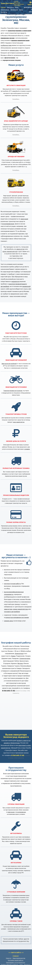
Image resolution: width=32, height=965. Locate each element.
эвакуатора (8, 609)
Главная (3, 7)
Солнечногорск (24, 658)
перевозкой (26, 286)
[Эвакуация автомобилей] (16, 356)
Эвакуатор (10, 7)
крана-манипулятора (20, 609)
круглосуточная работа (12, 583)
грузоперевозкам (8, 224)
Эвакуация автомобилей (9, 363)
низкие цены (14, 50)
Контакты (4, 12)
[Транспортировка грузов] (16, 410)
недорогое (15, 281)
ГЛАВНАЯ (16, 956)
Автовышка (14, 9)
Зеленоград (19, 653)
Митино (20, 663)
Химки (13, 656)
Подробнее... (16, 99)
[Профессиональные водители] (16, 491)
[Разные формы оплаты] (16, 518)
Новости (8, 958)
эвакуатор (20, 249)
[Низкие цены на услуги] (16, 437)
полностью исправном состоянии (17, 617)
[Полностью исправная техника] (16, 464)
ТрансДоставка (7, 3)
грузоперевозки (21, 812)
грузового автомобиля (12, 612)
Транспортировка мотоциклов (12, 390)
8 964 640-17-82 (8, 690)
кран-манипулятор (10, 251)
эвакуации (24, 219)
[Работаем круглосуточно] (16, 328)
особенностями (6, 45)
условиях (27, 449)
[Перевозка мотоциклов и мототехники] (16, 383)
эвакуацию (11, 812)
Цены (21, 9)
